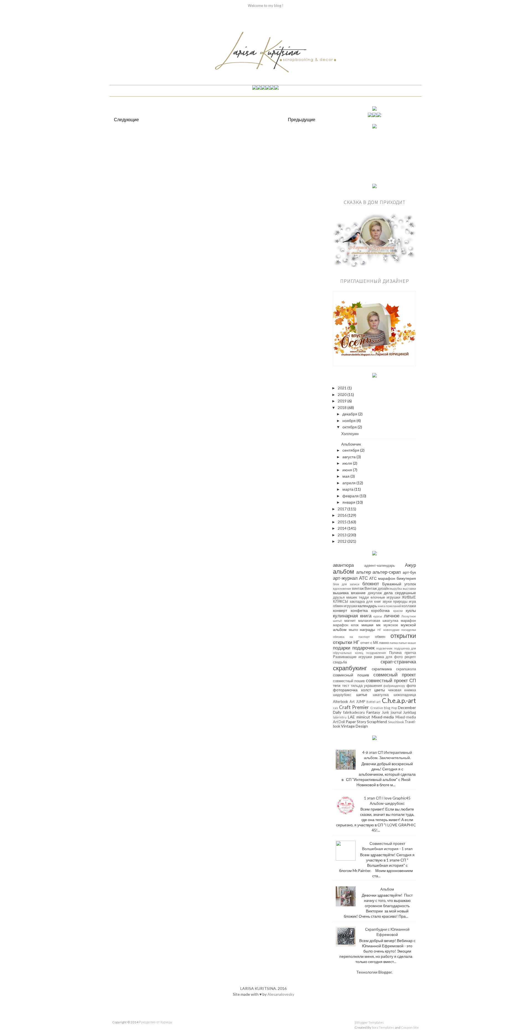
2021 (342, 387)
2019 (342, 401)
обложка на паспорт (351, 636)
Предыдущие (301, 119)
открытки (403, 635)
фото (411, 685)
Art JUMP (357, 702)
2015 (342, 521)
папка (394, 643)
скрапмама (382, 668)
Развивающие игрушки (352, 657)
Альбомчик (351, 444)
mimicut (363, 717)
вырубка (396, 588)
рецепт (410, 657)
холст (366, 689)
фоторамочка (345, 689)
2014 (342, 528)
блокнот (370, 583)
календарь (367, 605)
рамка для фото (388, 657)
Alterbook (340, 702)
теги (336, 685)
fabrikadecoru (354, 712)
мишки (367, 624)
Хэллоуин (350, 433)
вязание (358, 592)
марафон (408, 621)
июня (347, 469)
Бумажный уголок (399, 583)
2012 (342, 541)
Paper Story (356, 721)
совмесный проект (394, 674)
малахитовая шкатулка (378, 621)
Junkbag (409, 712)
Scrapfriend (377, 721)
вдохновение (342, 588)
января (349, 502)
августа (349, 456)
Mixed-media (383, 717)
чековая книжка (402, 690)
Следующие (126, 119)
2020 (342, 394)
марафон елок (346, 625)
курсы (377, 616)
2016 (342, 515)
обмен (380, 637)
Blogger (385, 972)
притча (410, 653)
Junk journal (392, 712)
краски (398, 610)
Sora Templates (383, 1027)
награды (367, 629)
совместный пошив (349, 681)
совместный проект (387, 680)
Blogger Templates (370, 1022)
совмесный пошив (351, 674)
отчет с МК (369, 643)
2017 (342, 508)
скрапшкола (406, 669)
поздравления (376, 652)
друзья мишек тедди (351, 597)
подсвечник (384, 648)
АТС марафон (382, 578)
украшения (373, 686)
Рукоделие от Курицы (155, 1022)
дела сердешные (400, 592)
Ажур (410, 565)
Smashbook (396, 722)
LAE (351, 717)
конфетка (359, 610)
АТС (363, 578)
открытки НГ (346, 642)
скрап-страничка (398, 661)
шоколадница (405, 695)
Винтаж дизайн (377, 588)
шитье (361, 694)
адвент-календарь (379, 565)
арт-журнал (345, 578)
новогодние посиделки (399, 630)
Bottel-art (373, 701)
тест (345, 686)
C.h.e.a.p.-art (399, 700)
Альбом (387, 889)
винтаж (358, 588)
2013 (342, 534)
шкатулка (381, 695)
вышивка (341, 592)
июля (347, 463)
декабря (350, 414)
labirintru (340, 717)
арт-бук (409, 572)
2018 (342, 407)
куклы (411, 610)
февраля (351, 495)
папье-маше (407, 643)
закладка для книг (365, 601)
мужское (391, 625)
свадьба (340, 662)
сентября (351, 450)
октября (350, 427)
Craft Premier (354, 707)
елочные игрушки (385, 597)
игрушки (350, 606)
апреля (349, 482)
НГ (379, 630)
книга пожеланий (389, 606)
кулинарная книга (352, 616)
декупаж (375, 593)
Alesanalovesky (280, 994)
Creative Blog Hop (383, 708)
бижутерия (406, 578)
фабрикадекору (394, 685)
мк (378, 624)
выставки (409, 588)
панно (384, 643)
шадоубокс (342, 695)
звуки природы (394, 601)
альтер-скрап (387, 572)
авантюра (343, 565)
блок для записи (346, 584)
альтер (363, 572)
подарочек (363, 648)
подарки (341, 648)
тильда (357, 686)
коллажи (409, 606)
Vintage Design (354, 726)
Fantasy (373, 712)
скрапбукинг (350, 668)
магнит (350, 621)
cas (335, 708)
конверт (340, 610)
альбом (343, 571)
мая (346, 476)
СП (412, 680)
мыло (353, 630)
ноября (349, 420)
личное (391, 616)
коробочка (380, 610)
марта (348, 489)
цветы (379, 689)
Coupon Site (410, 1027)
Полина (395, 653)
